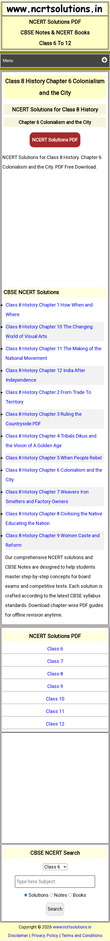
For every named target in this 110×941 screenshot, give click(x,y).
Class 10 (55, 699)
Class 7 (55, 661)
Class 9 (55, 686)
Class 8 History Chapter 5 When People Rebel (54, 458)
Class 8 (55, 674)
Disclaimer (18, 935)
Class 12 (55, 724)
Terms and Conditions (82, 935)
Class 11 (55, 711)
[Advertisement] (55, 229)
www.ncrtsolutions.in (72, 927)
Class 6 (55, 648)
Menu (8, 60)
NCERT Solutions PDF (55, 139)
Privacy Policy (45, 935)
